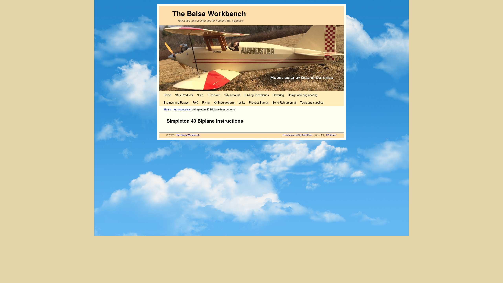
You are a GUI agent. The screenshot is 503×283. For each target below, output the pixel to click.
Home (167, 95)
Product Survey (258, 102)
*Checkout (213, 95)
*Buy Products (184, 95)
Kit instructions (224, 102)
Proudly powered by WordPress (297, 135)
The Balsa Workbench (209, 13)
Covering (278, 95)
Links (242, 102)
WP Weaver (331, 135)
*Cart (200, 95)
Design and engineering (303, 95)
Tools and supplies (311, 102)
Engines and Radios (176, 102)
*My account (232, 95)
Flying (206, 102)
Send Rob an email (284, 102)
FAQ (195, 102)
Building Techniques (256, 95)
